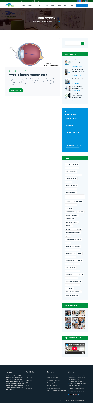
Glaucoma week (70, 218)
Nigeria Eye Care (70, 260)
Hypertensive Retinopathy (73, 232)
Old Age (80, 260)
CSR (47, 5)
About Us (30, 5)
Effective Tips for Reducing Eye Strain (77, 87)
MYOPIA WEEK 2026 (70, 253)
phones (77, 264)
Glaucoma (80, 211)
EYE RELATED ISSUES (71, 204)
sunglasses (69, 284)
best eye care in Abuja (72, 168)
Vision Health (69, 288)
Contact (71, 5)
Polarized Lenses (70, 267)
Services (39, 5)
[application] (75, 348)
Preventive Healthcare (72, 270)
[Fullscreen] (83, 353)
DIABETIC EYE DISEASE (71, 185)
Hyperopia (68, 225)
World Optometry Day (72, 295)
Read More (14, 90)
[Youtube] (81, 1)
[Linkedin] (85, 1)
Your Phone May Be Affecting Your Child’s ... (78, 71)
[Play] (66, 353)
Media (52, 5)
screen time (80, 274)
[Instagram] (83, 1)
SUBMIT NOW (71, 146)
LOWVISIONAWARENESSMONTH (73, 239)
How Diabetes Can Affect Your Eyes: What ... (77, 62)
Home (23, 5)
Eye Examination (78, 201)
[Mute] (81, 353)
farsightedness (70, 211)
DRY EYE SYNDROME (70, 192)
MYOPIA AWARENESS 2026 (72, 250)
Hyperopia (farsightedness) (73, 229)
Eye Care (68, 201)
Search (82, 43)
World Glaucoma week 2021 (73, 291)
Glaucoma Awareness (72, 215)
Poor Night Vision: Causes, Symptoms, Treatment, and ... (77, 96)
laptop (68, 236)
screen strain (69, 274)
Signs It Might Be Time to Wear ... (78, 80)
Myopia (68, 243)
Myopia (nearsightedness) (28, 74)
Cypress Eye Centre (71, 178)
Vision (77, 284)
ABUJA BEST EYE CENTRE (72, 164)
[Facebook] (78, 1)
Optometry (69, 264)
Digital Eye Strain (70, 188)
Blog (59, 5)
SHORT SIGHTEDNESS (71, 277)
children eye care (70, 171)
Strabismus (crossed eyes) (73, 281)
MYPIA (79, 253)
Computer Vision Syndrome (73, 175)
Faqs (65, 5)
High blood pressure (71, 222)
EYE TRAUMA (69, 208)
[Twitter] (80, 1)
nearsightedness (70, 257)
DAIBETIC (68, 182)
